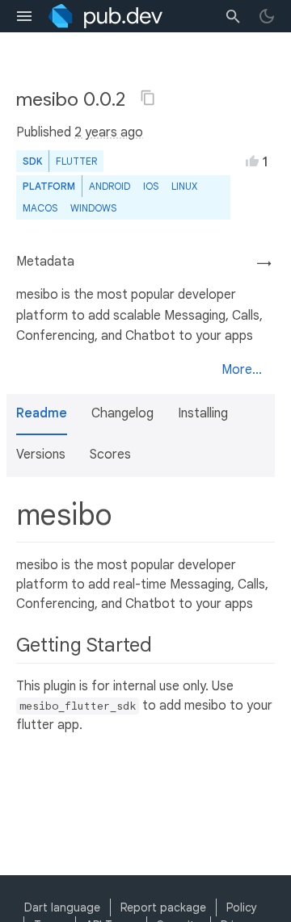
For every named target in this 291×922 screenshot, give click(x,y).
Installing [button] (203, 413)
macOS (40, 208)
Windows (93, 208)
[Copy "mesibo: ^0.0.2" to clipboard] (148, 98)
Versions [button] (40, 454)
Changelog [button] (122, 413)
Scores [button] (110, 454)
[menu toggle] (24, 16)
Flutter (76, 161)
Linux (184, 186)
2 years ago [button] (108, 132)
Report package (163, 907)
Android (109, 186)
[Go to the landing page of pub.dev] (105, 16)
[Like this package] (252, 161)
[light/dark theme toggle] (266, 16)
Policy (241, 907)
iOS (150, 186)
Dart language (62, 907)
